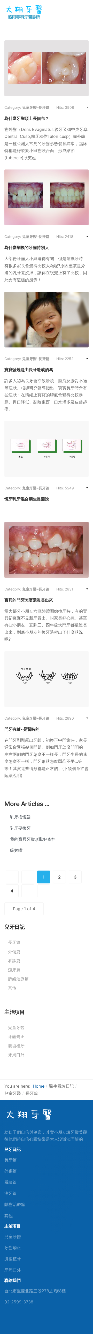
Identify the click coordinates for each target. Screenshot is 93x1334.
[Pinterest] (14, 1321)
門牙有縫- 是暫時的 (22, 729)
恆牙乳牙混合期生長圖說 (26, 499)
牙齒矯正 (16, 1036)
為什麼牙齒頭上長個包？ (26, 118)
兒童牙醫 (16, 1027)
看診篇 (14, 960)
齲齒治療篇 (18, 978)
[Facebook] (6, 1321)
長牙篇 (14, 942)
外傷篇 (14, 951)
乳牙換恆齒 (20, 816)
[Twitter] (23, 1321)
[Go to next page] (27, 890)
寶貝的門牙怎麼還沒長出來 (28, 600)
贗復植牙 (16, 1045)
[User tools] (83, 107)
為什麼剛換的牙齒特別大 (26, 247)
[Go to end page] (43, 890)
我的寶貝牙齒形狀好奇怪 (32, 839)
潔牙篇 (14, 969)
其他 (12, 987)
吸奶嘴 (15, 850)
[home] (28, 1114)
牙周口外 (16, 1054)
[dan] (23, 11)
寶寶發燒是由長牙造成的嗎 (28, 369)
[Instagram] (31, 1321)
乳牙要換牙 (20, 828)
